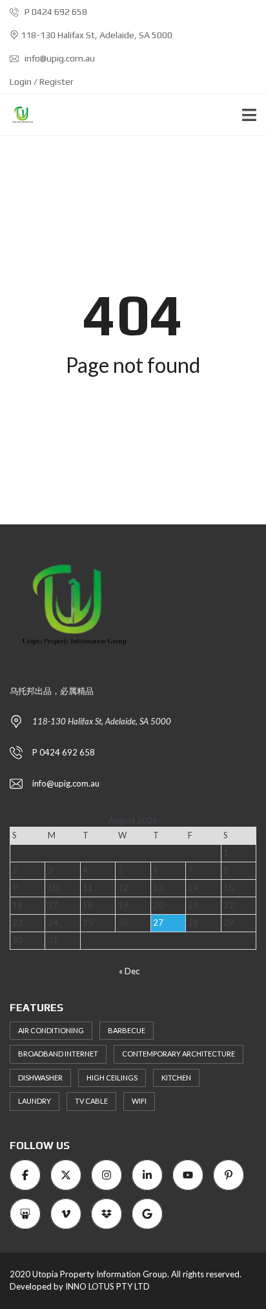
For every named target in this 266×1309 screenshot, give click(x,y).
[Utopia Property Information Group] (18, 115)
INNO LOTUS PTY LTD (107, 1286)
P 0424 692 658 (55, 11)
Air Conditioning (51, 1030)
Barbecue (126, 1030)
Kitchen (176, 1077)
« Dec (129, 971)
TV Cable (91, 1101)
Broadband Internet (58, 1053)
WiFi (139, 1101)
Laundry (34, 1101)
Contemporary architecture (178, 1053)
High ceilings (112, 1077)
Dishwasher (40, 1077)
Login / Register (42, 81)
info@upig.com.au (59, 58)
